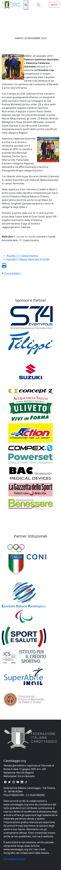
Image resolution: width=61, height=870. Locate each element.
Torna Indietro (12, 273)
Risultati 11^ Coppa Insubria (22, 255)
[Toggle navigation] (38, 5)
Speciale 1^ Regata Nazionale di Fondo (28, 259)
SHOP (54, 4)
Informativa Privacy (14, 858)
